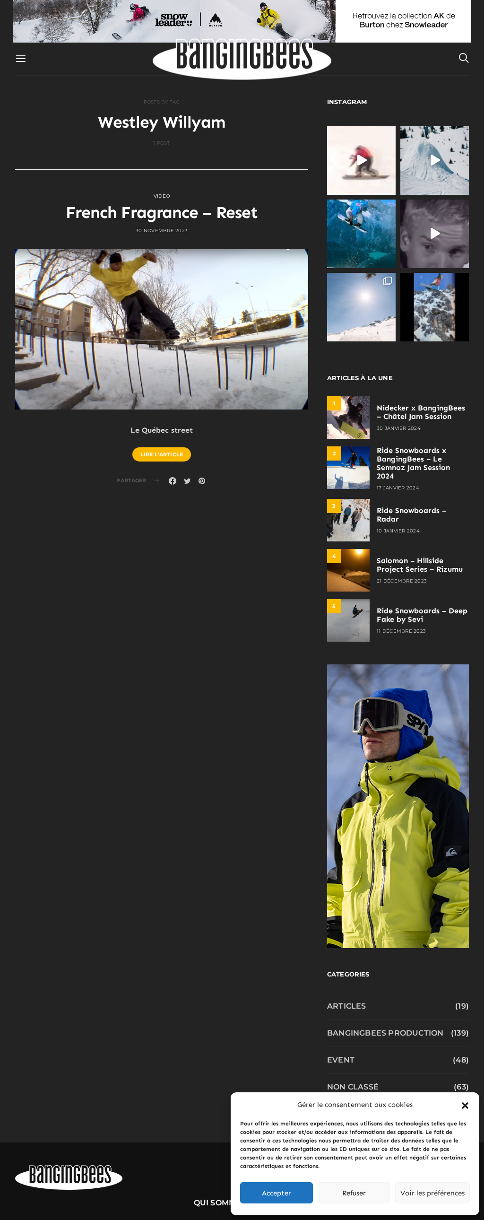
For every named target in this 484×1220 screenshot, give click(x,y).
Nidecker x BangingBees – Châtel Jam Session (421, 412)
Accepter (276, 1193)
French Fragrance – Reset (162, 212)
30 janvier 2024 (399, 428)
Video (162, 196)
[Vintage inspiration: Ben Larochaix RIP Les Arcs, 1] (434, 307)
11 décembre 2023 (401, 631)
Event (340, 1059)
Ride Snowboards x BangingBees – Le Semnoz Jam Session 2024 (413, 463)
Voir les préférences (432, 1193)
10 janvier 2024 (398, 531)
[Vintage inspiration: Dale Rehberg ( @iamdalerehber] (434, 234)
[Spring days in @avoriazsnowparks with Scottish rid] (361, 307)
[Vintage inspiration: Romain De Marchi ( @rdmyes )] (361, 160)
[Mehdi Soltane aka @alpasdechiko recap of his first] (434, 160)
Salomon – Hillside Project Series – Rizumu (420, 565)
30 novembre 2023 (162, 230)
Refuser (354, 1193)
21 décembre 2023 (402, 581)
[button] (465, 1104)
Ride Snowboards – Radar (411, 514)
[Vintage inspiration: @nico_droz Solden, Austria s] (361, 234)
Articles (346, 1006)
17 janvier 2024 (398, 488)
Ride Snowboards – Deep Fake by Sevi (422, 615)
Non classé (353, 1086)
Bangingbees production (385, 1032)
